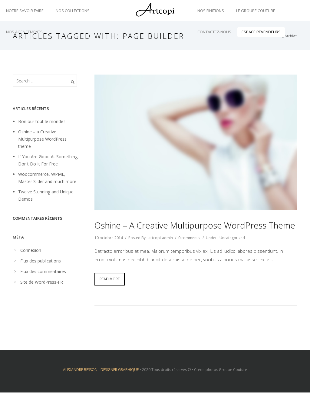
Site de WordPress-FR (41, 282)
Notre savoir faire (25, 10)
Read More (110, 279)
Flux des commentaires (43, 271)
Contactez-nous (214, 32)
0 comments (189, 237)
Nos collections (73, 10)
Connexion (30, 250)
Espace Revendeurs (261, 32)
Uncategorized (232, 237)
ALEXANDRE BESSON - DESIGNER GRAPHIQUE (101, 369)
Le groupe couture (255, 10)
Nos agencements (24, 32)
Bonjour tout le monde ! (41, 121)
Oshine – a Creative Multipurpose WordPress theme (194, 225)
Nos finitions (210, 10)
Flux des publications (40, 261)
